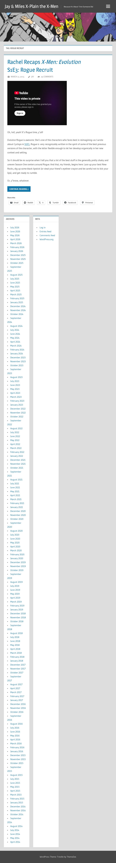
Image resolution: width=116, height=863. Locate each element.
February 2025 (17, 298)
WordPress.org (46, 239)
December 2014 (18, 806)
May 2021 (14, 491)
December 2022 (17, 408)
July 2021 (14, 483)
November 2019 (18, 566)
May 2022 (14, 440)
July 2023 (14, 381)
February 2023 (17, 400)
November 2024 (18, 310)
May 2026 (15, 235)
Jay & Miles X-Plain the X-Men (31, 6)
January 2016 (16, 751)
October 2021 (16, 467)
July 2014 (14, 830)
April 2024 (15, 341)
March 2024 (16, 345)
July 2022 (14, 432)
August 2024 (16, 326)
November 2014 (18, 810)
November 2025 (18, 259)
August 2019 (16, 582)
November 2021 (18, 463)
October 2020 (16, 519)
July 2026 (14, 227)
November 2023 (18, 361)
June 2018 (15, 641)
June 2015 (15, 782)
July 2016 (14, 727)
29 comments (47, 76)
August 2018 (16, 633)
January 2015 (16, 802)
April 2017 (15, 688)
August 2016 (16, 723)
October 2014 (16, 814)
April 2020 (15, 546)
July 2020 (14, 534)
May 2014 (15, 838)
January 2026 (16, 251)
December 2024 (18, 306)
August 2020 (16, 530)
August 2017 (16, 684)
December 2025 (18, 255)
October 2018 (16, 621)
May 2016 (15, 735)
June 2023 (15, 385)
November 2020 (18, 515)
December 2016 (18, 704)
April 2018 (15, 648)
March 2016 (16, 743)
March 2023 (16, 396)
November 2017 (18, 668)
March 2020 (16, 550)
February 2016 (17, 747)
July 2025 (14, 278)
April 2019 (15, 597)
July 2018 (14, 637)
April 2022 (15, 444)
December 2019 (18, 562)
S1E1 (27, 144)
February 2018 (17, 656)
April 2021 (15, 495)
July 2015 (14, 778)
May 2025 (15, 286)
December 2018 (18, 613)
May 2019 (15, 593)
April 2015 (15, 790)
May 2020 (15, 542)
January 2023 (16, 404)
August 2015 (16, 775)
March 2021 (16, 499)
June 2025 (15, 282)
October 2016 (16, 712)
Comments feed (47, 235)
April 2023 (15, 392)
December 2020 (18, 511)
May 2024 (15, 337)
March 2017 (16, 692)
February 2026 (17, 247)
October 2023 (16, 365)
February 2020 (17, 554)
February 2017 (17, 696)
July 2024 (14, 329)
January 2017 (16, 700)
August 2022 (16, 428)
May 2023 (14, 389)
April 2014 (15, 841)
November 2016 (18, 708)
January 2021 (16, 507)
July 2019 (14, 585)
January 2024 (16, 353)
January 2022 (16, 455)
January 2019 (16, 609)
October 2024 (16, 314)
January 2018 (16, 660)
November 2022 (18, 412)
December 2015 (18, 755)
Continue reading (18, 189)
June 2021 (15, 487)
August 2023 (16, 377)
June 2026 (15, 231)
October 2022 (16, 416)
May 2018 (15, 645)
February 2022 (17, 452)
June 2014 (15, 834)
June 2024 (15, 333)
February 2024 (17, 349)
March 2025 (16, 294)
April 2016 (15, 739)
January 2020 (16, 558)
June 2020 (15, 538)
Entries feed (45, 231)
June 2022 (15, 436)
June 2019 (15, 589)
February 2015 (17, 798)
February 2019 (17, 605)
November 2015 (18, 759)
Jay (32, 76)
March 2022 (16, 448)
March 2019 (16, 601)
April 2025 (15, 290)
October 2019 (16, 570)
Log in (43, 227)
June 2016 (15, 731)
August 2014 (16, 826)
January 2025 (16, 302)
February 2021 (17, 503)
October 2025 (16, 263)
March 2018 (16, 652)
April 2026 (15, 239)
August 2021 (16, 479)
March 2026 (16, 243)
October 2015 (16, 763)
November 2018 (18, 617)
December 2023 (17, 357)
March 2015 (16, 794)
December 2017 (17, 664)
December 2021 (17, 459)
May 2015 (15, 786)
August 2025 (16, 274)
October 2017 (16, 672)
